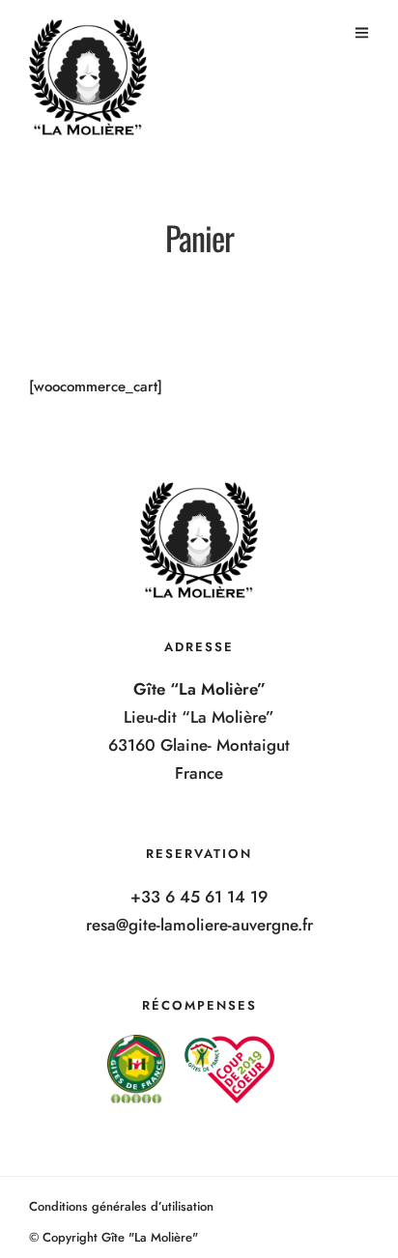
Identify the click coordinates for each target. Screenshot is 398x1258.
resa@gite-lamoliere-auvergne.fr (199, 924)
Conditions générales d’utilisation (121, 1206)
